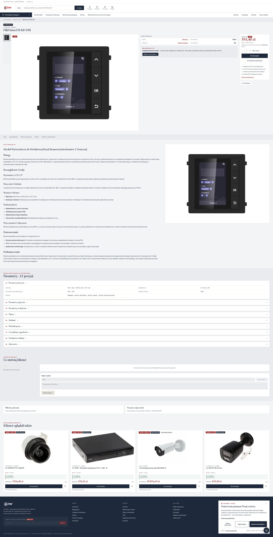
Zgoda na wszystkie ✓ (258, 524)
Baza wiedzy (264, 15)
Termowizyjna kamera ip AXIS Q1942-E (152, 468)
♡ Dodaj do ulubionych (254, 60)
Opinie (37, 137)
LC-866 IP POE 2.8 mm (214, 468)
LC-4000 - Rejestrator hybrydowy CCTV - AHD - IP (89, 468)
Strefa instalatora (178, 507)
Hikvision (185, 39)
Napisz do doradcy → (150, 54)
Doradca (125, 521)
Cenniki (235, 15)
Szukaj (79, 8)
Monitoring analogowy (69, 15)
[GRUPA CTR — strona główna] (7, 7)
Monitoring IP (38, 15)
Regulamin (242, 533)
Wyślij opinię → (48, 393)
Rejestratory (75, 509)
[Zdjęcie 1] (6, 37)
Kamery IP (75, 507)
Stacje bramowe (17, 19)
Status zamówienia (128, 512)
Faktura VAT (176, 518)
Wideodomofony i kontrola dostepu (99, 15)
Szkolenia (176, 512)
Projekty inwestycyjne (179, 515)
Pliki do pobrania (26, 137)
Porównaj (245, 83)
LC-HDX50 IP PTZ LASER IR (14, 468)
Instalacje (245, 15)
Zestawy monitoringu (53, 15)
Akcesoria (75, 521)
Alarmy (82, 15)
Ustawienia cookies (265, 533)
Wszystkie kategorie (17, 15)
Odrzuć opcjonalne (227, 524)
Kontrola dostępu (77, 518)
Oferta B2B (176, 509)
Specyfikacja (13, 137)
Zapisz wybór (242, 524)
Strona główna (7, 19)
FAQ (124, 515)
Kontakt (253, 15)
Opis (4, 137)
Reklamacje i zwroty (129, 509)
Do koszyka (254, 56)
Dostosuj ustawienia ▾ (228, 518)
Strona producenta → (248, 77)
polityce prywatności (231, 530)
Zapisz (62, 523)
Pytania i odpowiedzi (48, 137)
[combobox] (48, 8)
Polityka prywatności (252, 533)
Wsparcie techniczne (129, 518)
